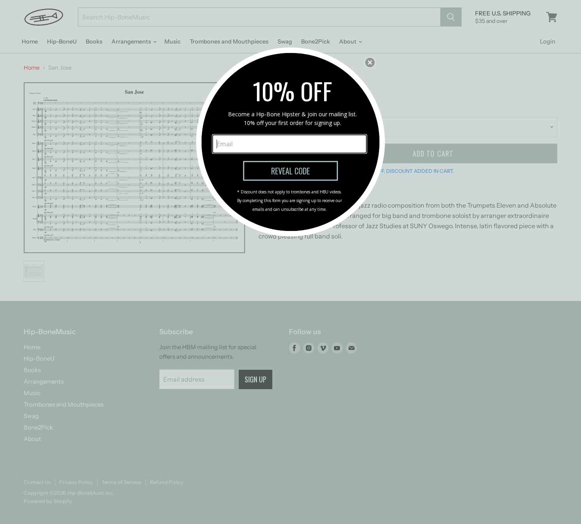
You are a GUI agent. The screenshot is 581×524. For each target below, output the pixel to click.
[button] (370, 62)
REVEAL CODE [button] (290, 171)
